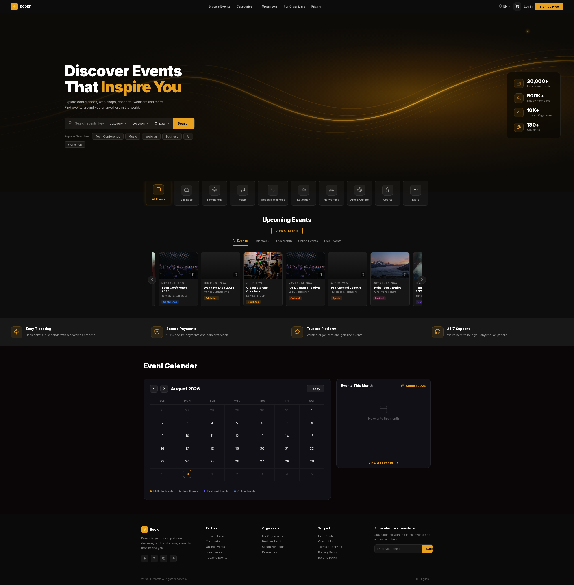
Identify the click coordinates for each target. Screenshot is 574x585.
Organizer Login (273, 546)
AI (188, 136)
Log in (528, 6)
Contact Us (326, 541)
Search (183, 123)
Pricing (316, 6)
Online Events (308, 241)
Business (172, 136)
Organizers (270, 6)
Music (133, 136)
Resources (269, 552)
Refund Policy (327, 557)
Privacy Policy (328, 552)
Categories (244, 6)
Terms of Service (330, 546)
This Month (284, 241)
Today (315, 389)
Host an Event (271, 541)
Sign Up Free (549, 6)
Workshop (75, 144)
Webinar (151, 136)
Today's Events (216, 557)
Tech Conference (107, 136)
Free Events (332, 241)
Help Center (326, 536)
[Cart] (517, 6)
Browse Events (219, 6)
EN (505, 6)
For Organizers (294, 6)
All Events (240, 241)
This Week (261, 241)
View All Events (287, 230)
